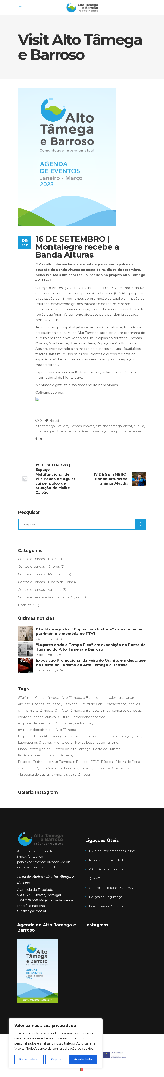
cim (21, 710)
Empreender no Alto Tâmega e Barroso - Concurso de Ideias (66, 736)
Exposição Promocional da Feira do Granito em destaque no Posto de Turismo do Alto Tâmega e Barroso (91, 662)
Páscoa (107, 762)
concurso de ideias (126, 710)
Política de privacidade (107, 860)
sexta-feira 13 (28, 768)
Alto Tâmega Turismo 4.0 (109, 869)
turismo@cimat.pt (31, 911)
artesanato (126, 698)
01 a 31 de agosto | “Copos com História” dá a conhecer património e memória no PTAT (89, 631)
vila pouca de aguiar (126, 431)
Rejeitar (56, 1059)
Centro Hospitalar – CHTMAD (112, 888)
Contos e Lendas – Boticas (39, 559)
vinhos (57, 774)
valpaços (102, 431)
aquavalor (108, 698)
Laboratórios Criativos (35, 742)
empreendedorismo (89, 717)
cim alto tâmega (109, 426)
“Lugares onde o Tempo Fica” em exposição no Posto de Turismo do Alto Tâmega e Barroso (91, 647)
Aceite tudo (83, 1059)
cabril (57, 704)
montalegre (44, 431)
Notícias (55, 421)
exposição (124, 736)
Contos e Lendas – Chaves (39, 566)
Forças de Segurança (105, 897)
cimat (127, 426)
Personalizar (29, 1059)
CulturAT (64, 717)
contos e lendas (30, 717)
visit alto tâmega (77, 774)
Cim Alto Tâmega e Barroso (76, 710)
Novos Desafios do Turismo (96, 742)
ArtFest (62, 426)
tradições (71, 768)
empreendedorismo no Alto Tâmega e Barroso (55, 723)
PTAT (95, 762)
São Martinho (51, 768)
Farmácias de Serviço (106, 906)
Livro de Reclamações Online (112, 851)
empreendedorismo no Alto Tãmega (47, 730)
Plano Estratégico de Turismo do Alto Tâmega (54, 749)
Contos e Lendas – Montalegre (42, 574)
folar (138, 736)
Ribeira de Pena (68, 431)
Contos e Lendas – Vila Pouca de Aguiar (49, 597)
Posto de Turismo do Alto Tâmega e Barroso (53, 762)
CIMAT (94, 878)
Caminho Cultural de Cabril (84, 704)
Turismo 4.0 (104, 768)
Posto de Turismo (107, 749)
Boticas (76, 426)
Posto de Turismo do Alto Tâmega (45, 755)
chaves (88, 426)
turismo (88, 431)
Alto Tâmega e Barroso (80, 698)
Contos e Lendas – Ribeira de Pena (45, 582)
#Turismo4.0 (27, 698)
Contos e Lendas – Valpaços (40, 590)
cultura (139, 426)
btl (48, 704)
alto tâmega (45, 426)
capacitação (116, 704)
